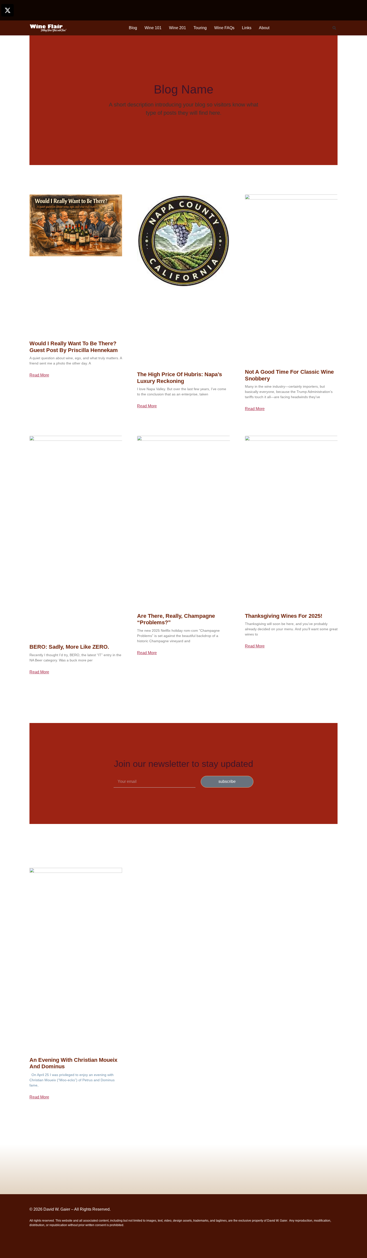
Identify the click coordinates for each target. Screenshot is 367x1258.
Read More (39, 375)
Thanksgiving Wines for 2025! (283, 616)
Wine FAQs (224, 28)
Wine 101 (153, 28)
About (264, 28)
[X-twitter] (7, 10)
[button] (334, 28)
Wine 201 (177, 28)
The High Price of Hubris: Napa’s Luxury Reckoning (179, 377)
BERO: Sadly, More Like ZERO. (69, 647)
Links (246, 28)
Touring (200, 28)
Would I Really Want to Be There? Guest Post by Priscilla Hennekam (73, 346)
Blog (133, 28)
